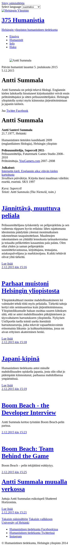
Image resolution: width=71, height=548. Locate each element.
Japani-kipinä (20, 358)
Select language (12, 6)
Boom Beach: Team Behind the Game (28, 452)
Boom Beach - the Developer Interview (29, 409)
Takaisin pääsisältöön (15, 519)
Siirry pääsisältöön (13, 3)
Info (12, 43)
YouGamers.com (29, 161)
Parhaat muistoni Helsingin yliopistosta (30, 287)
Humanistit (16, 40)
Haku (12, 47)
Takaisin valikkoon (40, 519)
